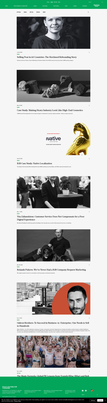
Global (25, 12)
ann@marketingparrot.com (70, 391)
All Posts (19, 12)
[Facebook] (86, 390)
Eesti (59, 2)
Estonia (38, 12)
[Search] (102, 2)
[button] (56, 6)
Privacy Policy (17, 401)
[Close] (105, 400)
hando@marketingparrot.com (29, 391)
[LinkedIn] (82, 390)
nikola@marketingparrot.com (49, 391)
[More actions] (90, 52)
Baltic (52, 2)
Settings (93, 400)
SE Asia (55, 2)
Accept (100, 400)
